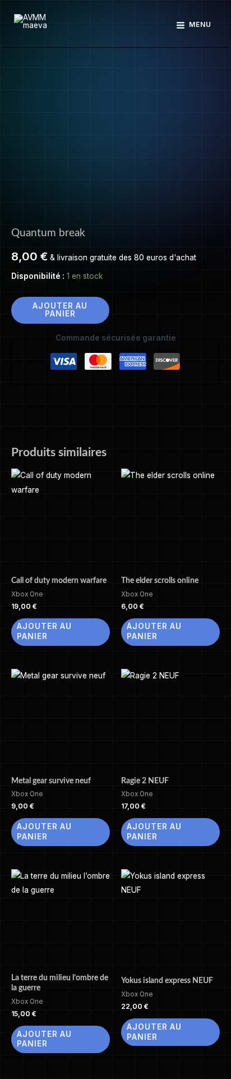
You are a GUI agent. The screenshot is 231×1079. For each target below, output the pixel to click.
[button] (116, 25)
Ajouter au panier (60, 309)
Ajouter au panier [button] (44, 631)
